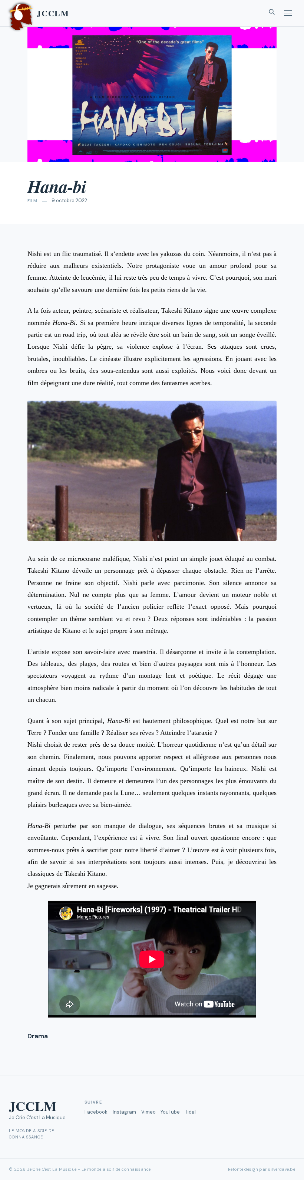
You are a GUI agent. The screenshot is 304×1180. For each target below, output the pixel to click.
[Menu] (288, 13)
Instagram (124, 1112)
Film (32, 200)
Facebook (96, 1112)
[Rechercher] (271, 13)
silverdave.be (281, 1169)
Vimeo (148, 1112)
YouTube (170, 1112)
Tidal (190, 1112)
